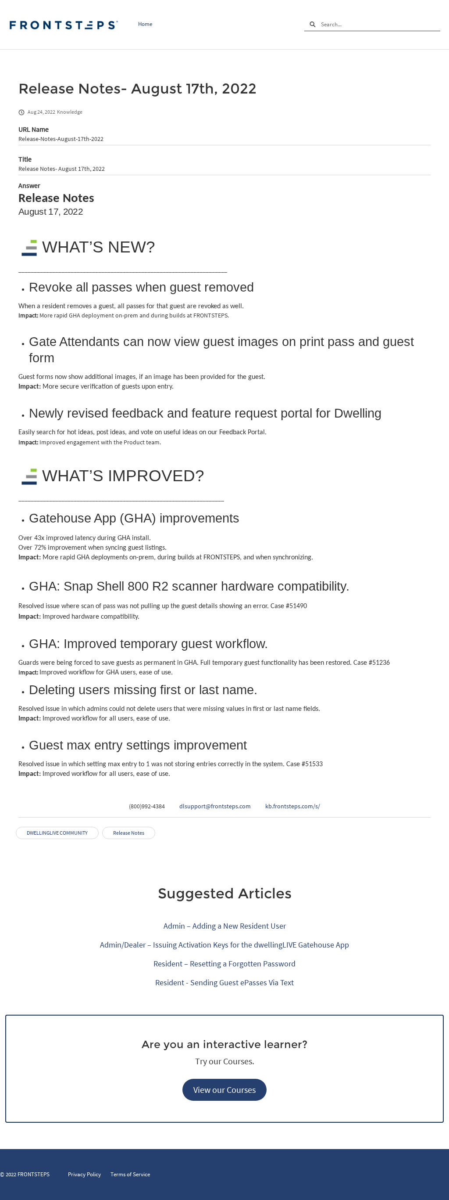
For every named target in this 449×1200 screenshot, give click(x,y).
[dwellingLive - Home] (63, 24)
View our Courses (224, 1089)
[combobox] (380, 24)
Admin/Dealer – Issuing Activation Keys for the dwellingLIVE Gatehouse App (224, 945)
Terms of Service (130, 1174)
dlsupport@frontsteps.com (215, 806)
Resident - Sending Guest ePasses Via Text (224, 982)
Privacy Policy (84, 1174)
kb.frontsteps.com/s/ (292, 806)
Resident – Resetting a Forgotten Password (224, 964)
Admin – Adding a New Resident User (225, 926)
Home (145, 24)
